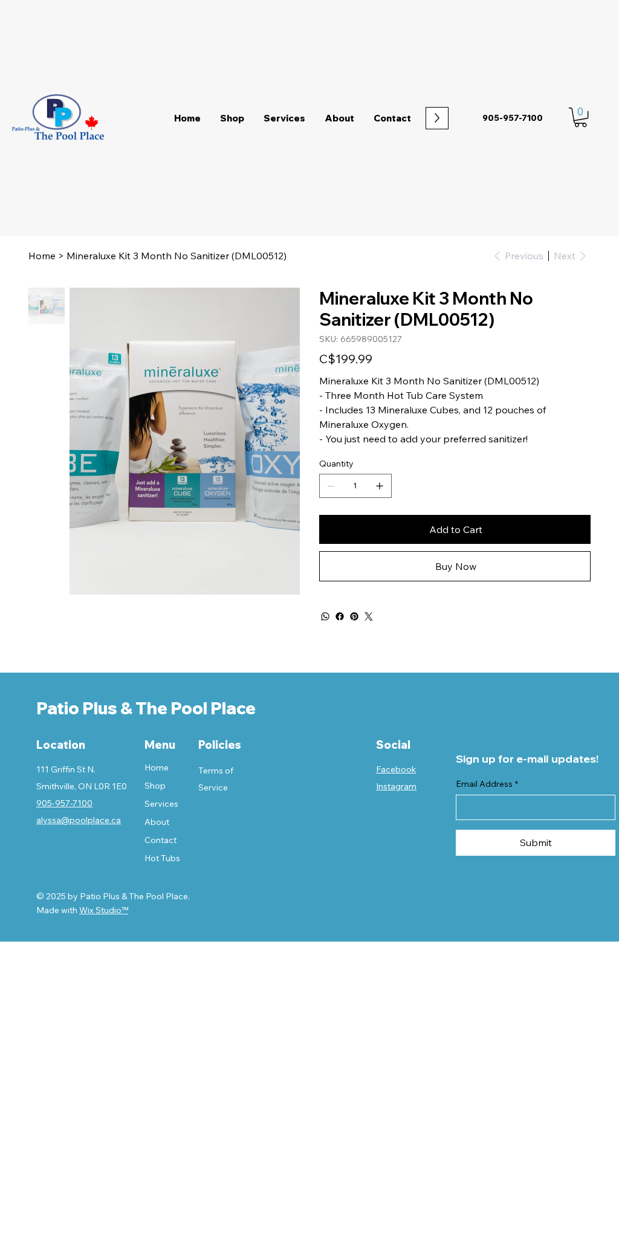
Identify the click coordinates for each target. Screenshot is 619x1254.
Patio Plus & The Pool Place (146, 708)
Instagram (396, 786)
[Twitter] (369, 616)
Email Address (487, 783)
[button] (580, 117)
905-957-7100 (64, 803)
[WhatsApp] (325, 616)
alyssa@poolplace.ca (78, 820)
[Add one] (380, 486)
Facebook (396, 769)
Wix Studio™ (103, 910)
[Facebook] (340, 616)
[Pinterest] (354, 616)
